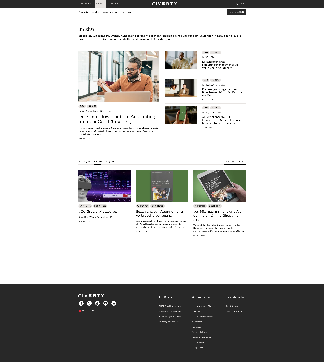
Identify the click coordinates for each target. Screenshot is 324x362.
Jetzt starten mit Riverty (203, 306)
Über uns (196, 311)
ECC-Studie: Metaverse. (97, 211)
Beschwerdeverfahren (202, 337)
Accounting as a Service (170, 317)
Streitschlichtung (200, 332)
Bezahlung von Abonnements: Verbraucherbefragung (160, 213)
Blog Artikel (111, 162)
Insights (95, 12)
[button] (235, 161)
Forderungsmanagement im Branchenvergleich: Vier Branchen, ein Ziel (223, 92)
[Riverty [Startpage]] (163, 3)
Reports (98, 162)
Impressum (197, 327)
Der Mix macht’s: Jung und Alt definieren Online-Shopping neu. (217, 215)
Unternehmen (110, 12)
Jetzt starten (236, 12)
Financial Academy (233, 311)
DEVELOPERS (113, 4)
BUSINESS (100, 4)
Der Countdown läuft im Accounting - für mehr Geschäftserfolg (118, 119)
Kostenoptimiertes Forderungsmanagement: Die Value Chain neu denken (220, 64)
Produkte (83, 12)
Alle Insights (84, 162)
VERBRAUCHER (86, 4)
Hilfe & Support (232, 306)
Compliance (197, 348)
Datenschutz (198, 343)
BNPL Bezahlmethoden (170, 306)
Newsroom (126, 12)
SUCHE (243, 4)
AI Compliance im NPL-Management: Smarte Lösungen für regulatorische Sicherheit (222, 120)
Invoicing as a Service (169, 322)
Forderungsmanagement (170, 311)
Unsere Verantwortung (202, 317)
